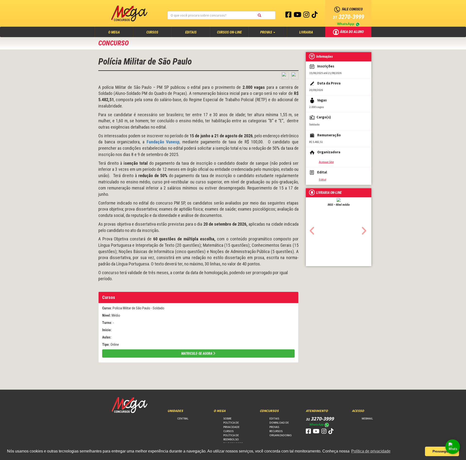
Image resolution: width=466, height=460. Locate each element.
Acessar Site (326, 162)
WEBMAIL (367, 418)
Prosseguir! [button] (442, 451)
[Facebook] (288, 16)
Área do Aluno (352, 31)
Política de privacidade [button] (371, 451)
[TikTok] (315, 16)
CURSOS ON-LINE (229, 32)
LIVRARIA (306, 32)
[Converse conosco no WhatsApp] (452, 446)
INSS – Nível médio (339, 204)
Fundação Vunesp (163, 141)
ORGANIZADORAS (280, 435)
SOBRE (227, 418)
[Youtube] (298, 16)
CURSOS (152, 32)
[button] (311, 229)
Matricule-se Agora (196, 353)
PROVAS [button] (266, 32)
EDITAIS (191, 32)
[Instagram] (306, 16)
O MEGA (118, 32)
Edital (322, 179)
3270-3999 (348, 16)
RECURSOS (276, 431)
